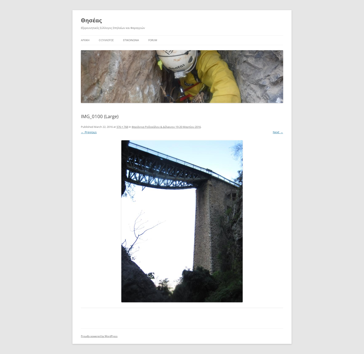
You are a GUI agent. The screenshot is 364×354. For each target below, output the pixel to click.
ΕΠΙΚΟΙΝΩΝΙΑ (131, 40)
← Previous (89, 132)
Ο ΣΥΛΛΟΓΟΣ (106, 40)
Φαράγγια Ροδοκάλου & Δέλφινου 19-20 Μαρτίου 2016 (166, 127)
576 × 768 (122, 127)
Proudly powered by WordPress (99, 336)
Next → (278, 132)
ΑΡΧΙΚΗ (85, 40)
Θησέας (91, 20)
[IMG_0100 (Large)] (182, 221)
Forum (152, 40)
